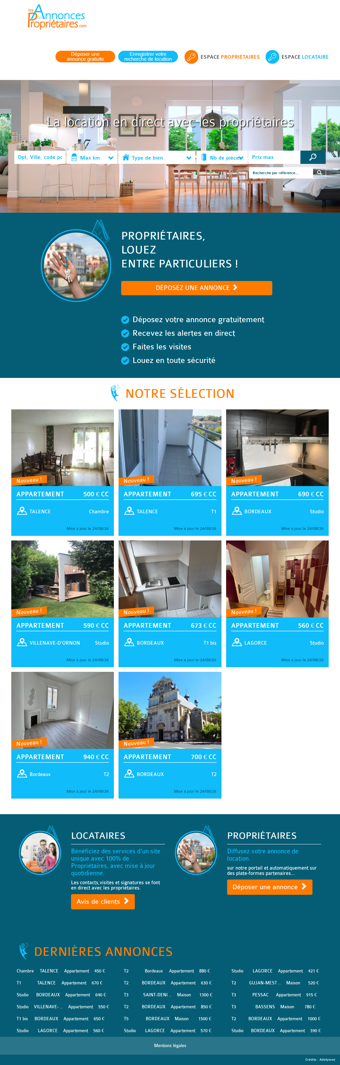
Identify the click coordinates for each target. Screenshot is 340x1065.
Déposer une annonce (266, 887)
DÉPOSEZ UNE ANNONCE (193, 288)
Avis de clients (99, 901)
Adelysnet (327, 1060)
